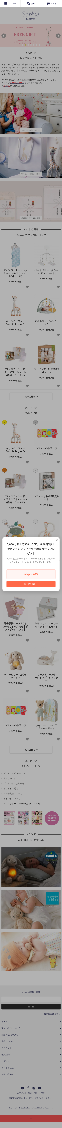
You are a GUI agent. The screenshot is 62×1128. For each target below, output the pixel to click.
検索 (32, 3)
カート (53, 3)
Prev (3, 35)
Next (58, 35)
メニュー (11, 3)
